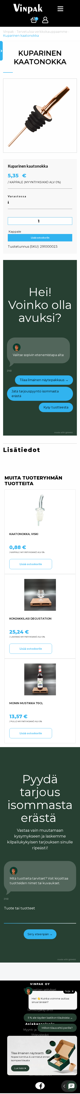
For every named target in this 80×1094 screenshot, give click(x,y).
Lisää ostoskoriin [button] (31, 564)
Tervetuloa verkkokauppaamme (42, 32)
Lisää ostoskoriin (40, 237)
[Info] (8, 202)
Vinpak (8, 32)
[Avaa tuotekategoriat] (1, 51)
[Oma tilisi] (45, 19)
